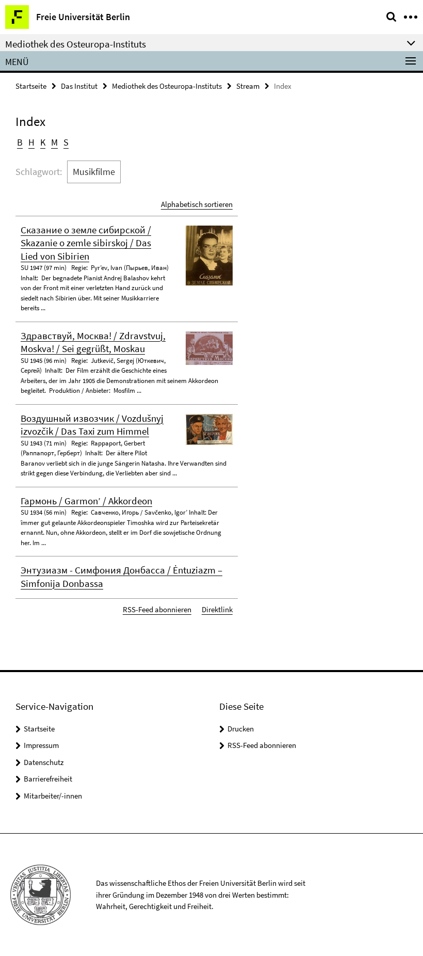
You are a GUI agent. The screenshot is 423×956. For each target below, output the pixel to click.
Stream (247, 86)
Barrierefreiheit (48, 779)
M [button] (54, 142)
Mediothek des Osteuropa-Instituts (167, 86)
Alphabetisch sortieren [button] (197, 204)
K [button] (42, 142)
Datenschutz (43, 762)
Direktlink (217, 609)
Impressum (41, 745)
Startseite (30, 86)
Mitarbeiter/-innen (53, 796)
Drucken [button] (240, 729)
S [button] (66, 142)
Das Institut (79, 86)
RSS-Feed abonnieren (157, 609)
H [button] (31, 142)
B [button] (20, 142)
